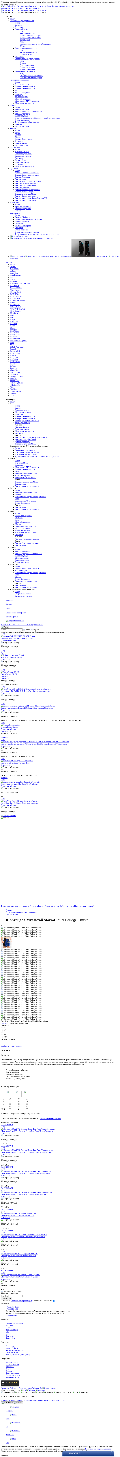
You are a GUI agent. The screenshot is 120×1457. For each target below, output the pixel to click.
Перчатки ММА (12, 1352)
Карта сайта (10, 1338)
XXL (5, 1037)
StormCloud (5, 1023)
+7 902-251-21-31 (22, 8)
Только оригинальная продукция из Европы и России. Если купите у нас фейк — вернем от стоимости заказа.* (47, 906)
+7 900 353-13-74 (12, 1309)
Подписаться (6, 1298)
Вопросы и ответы (13, 1375)
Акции (8, 1369)
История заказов (12, 1365)
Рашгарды (10, 1346)
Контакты (70, 6)
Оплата (62, 6)
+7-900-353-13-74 (8, 8)
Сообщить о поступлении (11, 1046)
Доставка (55, 6)
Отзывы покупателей (14, 1323)
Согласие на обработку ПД (54, 1400)
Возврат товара (12, 1330)
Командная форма (13, 1377)
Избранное (10, 1367)
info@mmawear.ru (36, 8)
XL (4, 1035)
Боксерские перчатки (14, 1350)
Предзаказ (5, 678)
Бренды (9, 1371)
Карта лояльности (13, 1373)
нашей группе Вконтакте (50, 1119)
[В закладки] (2, 645)
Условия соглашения (9, 1400)
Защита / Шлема (12, 1348)
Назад (12, 19)
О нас (49, 6)
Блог (7, 1332)
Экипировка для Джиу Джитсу (18, 1355)
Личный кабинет (12, 1362)
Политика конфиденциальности (30, 1400)
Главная (9, 910)
